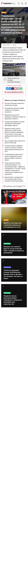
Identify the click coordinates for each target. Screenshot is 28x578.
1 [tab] (5, 204)
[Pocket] (15, 88)
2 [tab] (14, 204)
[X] (12, 88)
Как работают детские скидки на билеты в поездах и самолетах (14, 110)
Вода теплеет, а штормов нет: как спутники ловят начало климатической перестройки (14, 179)
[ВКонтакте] (10, 88)
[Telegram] (18, 88)
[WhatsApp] (21, 88)
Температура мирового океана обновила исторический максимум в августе (14, 123)
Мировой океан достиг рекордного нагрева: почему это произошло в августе (15, 117)
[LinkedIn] (7, 88)
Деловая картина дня (8, 3)
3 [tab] (23, 204)
